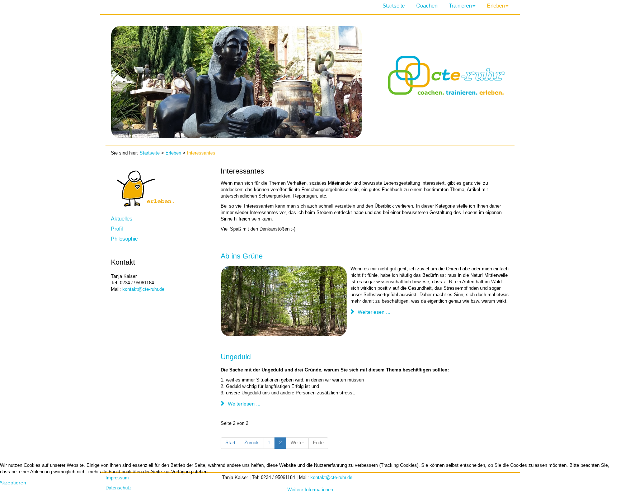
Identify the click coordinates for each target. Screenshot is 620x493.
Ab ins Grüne (242, 256)
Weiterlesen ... (373, 312)
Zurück (251, 442)
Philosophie (124, 239)
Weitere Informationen (310, 489)
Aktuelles (121, 218)
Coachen (426, 6)
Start (230, 442)
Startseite (393, 6)
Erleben (496, 6)
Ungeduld (236, 357)
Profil (117, 229)
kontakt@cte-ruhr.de (143, 289)
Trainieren (460, 6)
